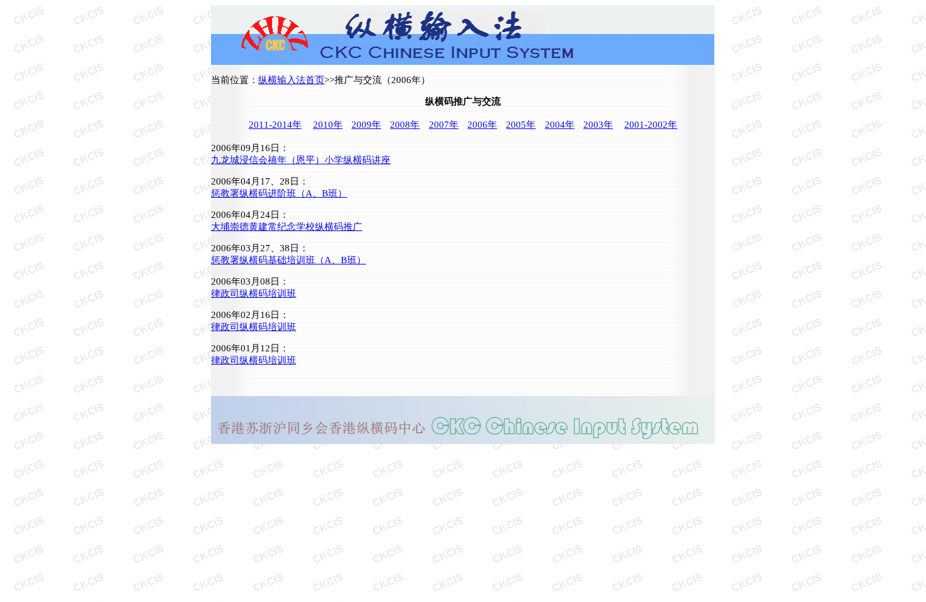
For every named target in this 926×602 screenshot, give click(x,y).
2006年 (482, 125)
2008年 (405, 125)
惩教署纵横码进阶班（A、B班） (279, 193)
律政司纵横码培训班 (253, 293)
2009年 (366, 125)
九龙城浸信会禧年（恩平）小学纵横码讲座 (301, 160)
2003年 (598, 125)
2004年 (559, 125)
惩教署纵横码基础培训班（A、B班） (288, 260)
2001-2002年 (650, 125)
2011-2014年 (275, 125)
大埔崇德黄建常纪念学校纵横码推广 (286, 227)
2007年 (444, 125)
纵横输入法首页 (291, 80)
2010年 (328, 125)
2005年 (520, 125)
